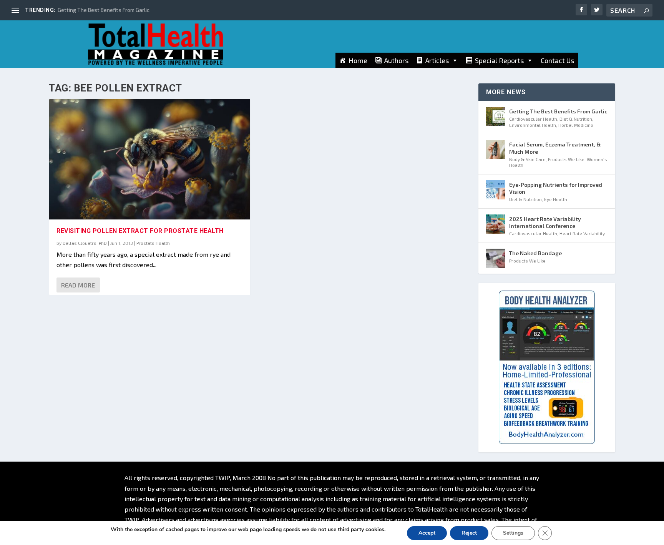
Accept (426, 533)
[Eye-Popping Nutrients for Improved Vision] (495, 189)
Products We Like (566, 159)
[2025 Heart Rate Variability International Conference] (495, 224)
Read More (78, 285)
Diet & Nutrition (575, 118)
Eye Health (555, 199)
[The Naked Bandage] (495, 258)
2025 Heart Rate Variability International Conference (545, 222)
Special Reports (499, 60)
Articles (437, 60)
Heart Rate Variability (582, 233)
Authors (396, 60)
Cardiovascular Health (533, 118)
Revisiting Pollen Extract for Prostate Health (140, 230)
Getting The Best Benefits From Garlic (103, 10)
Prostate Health (153, 243)
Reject (469, 533)
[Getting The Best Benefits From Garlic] (495, 116)
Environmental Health (532, 125)
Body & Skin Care (527, 159)
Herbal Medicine (575, 125)
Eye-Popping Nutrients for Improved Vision (555, 188)
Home (358, 60)
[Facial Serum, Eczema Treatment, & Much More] (495, 149)
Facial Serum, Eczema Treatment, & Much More (555, 148)
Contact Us (557, 60)
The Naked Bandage (535, 253)
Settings (513, 533)
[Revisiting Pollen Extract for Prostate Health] (149, 159)
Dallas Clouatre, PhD (85, 243)
